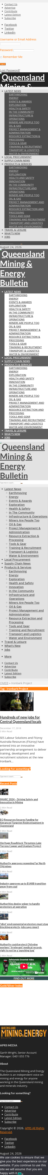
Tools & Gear (18, 143)
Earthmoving (18, 94)
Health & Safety (20, 108)
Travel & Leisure (15, 230)
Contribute (10, 11)
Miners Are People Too (24, 122)
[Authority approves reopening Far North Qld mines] (4, 858)
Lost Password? (10, 70)
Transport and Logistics (26, 223)
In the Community (21, 185)
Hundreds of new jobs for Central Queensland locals (20, 719)
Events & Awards (20, 101)
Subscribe (10, 18)
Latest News (12, 91)
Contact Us (10, 4)
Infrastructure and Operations (23, 190)
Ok (20, 1173)
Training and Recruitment (27, 219)
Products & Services (18, 164)
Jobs (7, 237)
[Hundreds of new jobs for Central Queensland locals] (16, 710)
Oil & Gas (15, 126)
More (7, 656)
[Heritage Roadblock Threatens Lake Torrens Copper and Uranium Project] (4, 837)
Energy (13, 98)
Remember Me (12, 57)
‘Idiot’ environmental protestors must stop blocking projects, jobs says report (24, 926)
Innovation (17, 181)
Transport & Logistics (24, 150)
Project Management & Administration (25, 131)
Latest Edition (12, 14)
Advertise (9, 7)
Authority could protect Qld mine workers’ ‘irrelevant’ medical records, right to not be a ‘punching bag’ (21, 947)
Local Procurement (18, 157)
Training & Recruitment (25, 146)
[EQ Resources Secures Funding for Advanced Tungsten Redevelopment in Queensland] (4, 814)
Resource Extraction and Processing (25, 620)
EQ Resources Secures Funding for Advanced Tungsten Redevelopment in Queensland (22, 822)
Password (6, 50)
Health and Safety (21, 178)
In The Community (21, 112)
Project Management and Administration (26, 203)
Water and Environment (26, 226)
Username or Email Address (18, 39)
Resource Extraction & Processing (24, 538)
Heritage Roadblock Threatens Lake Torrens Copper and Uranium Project (20, 844)
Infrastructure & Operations (21, 117)
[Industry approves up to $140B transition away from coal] (4, 878)
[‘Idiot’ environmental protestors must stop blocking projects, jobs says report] (4, 919)
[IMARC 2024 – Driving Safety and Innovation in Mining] (4, 794)
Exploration (17, 105)
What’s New (12, 233)
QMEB (4, 683)
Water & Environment (24, 153)
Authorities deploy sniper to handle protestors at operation (20, 905)
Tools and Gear (19, 216)
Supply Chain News (17, 160)
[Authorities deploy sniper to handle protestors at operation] (4, 898)
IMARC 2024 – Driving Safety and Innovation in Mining (19, 801)
